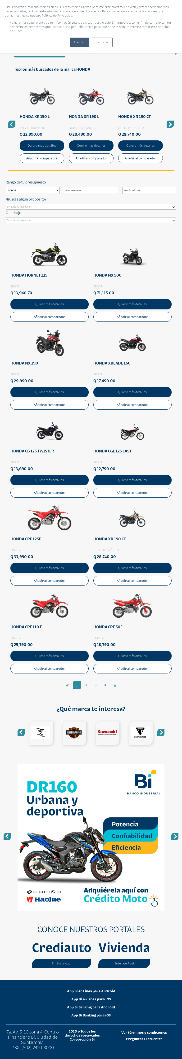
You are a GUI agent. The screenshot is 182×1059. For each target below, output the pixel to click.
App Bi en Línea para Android (91, 991)
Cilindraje (13, 213)
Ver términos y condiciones (144, 1032)
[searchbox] (92, 207)
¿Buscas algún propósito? (26, 199)
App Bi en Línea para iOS (91, 999)
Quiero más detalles (42, 145)
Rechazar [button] (102, 42)
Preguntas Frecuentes (144, 1039)
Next (160, 732)
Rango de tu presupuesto (26, 182)
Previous (21, 732)
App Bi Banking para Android (91, 1007)
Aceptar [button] (79, 42)
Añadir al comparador (42, 158)
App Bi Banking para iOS (91, 1015)
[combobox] (91, 207)
